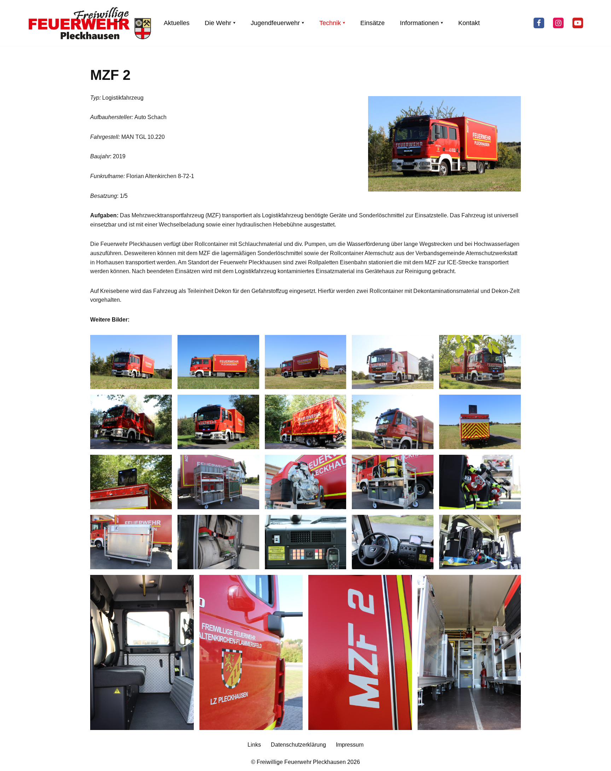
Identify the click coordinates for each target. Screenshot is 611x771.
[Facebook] (539, 23)
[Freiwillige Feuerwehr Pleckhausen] (90, 23)
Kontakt (469, 23)
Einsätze (372, 23)
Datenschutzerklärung (298, 745)
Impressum (349, 745)
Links (254, 745)
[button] (234, 23)
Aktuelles (177, 23)
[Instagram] (558, 23)
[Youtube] (577, 23)
